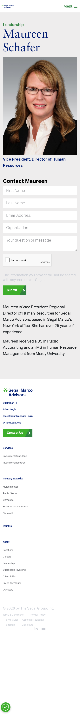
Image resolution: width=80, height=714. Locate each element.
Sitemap (10, 639)
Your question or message (28, 243)
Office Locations (12, 437)
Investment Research (14, 477)
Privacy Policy (37, 629)
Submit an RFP (11, 417)
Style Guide (12, 634)
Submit (12, 293)
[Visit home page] (27, 403)
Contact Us (13, 447)
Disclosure (27, 639)
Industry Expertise (13, 493)
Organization (17, 231)
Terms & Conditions (13, 629)
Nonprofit (8, 527)
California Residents (33, 634)
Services (8, 462)
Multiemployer (10, 501)
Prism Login (9, 424)
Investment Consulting (15, 470)
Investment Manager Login (18, 430)
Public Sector (10, 507)
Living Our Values (12, 597)
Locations (8, 564)
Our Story (8, 604)
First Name (15, 194)
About (6, 556)
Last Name (15, 206)
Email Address (18, 218)
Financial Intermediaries (15, 521)
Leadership (9, 577)
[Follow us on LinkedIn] (38, 644)
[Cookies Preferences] (5, 707)
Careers (7, 571)
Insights (7, 540)
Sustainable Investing (14, 584)
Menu (68, 8)
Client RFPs (9, 591)
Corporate (8, 514)
